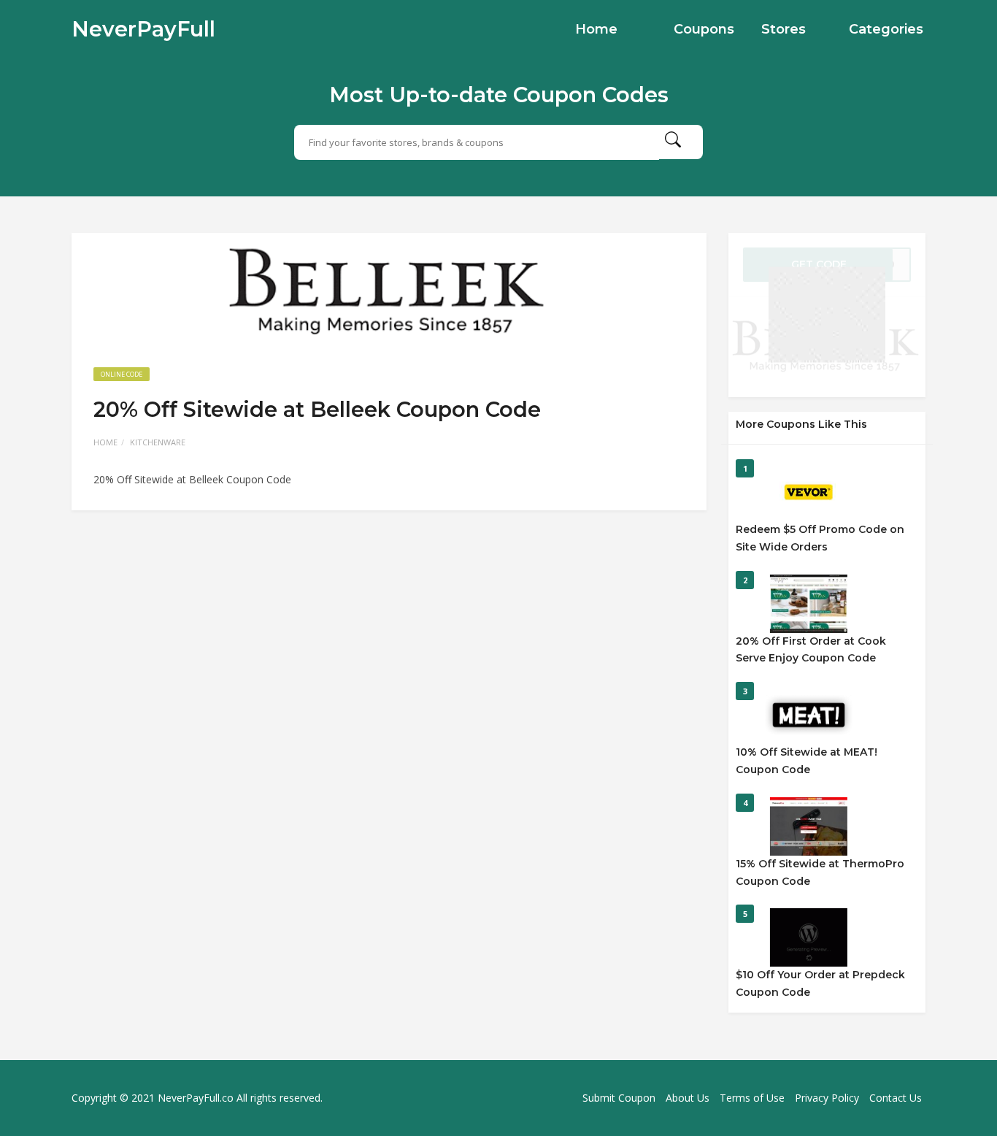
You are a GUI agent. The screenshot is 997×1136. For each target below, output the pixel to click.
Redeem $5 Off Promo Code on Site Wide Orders (820, 538)
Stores (783, 29)
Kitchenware (157, 442)
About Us (687, 1098)
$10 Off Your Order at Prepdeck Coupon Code (820, 983)
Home (596, 29)
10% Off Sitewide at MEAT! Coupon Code (806, 760)
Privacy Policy (827, 1098)
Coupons (704, 29)
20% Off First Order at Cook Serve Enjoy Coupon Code (811, 649)
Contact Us (895, 1098)
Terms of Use (752, 1098)
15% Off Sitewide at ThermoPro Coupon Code (820, 872)
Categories (886, 29)
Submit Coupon (618, 1098)
